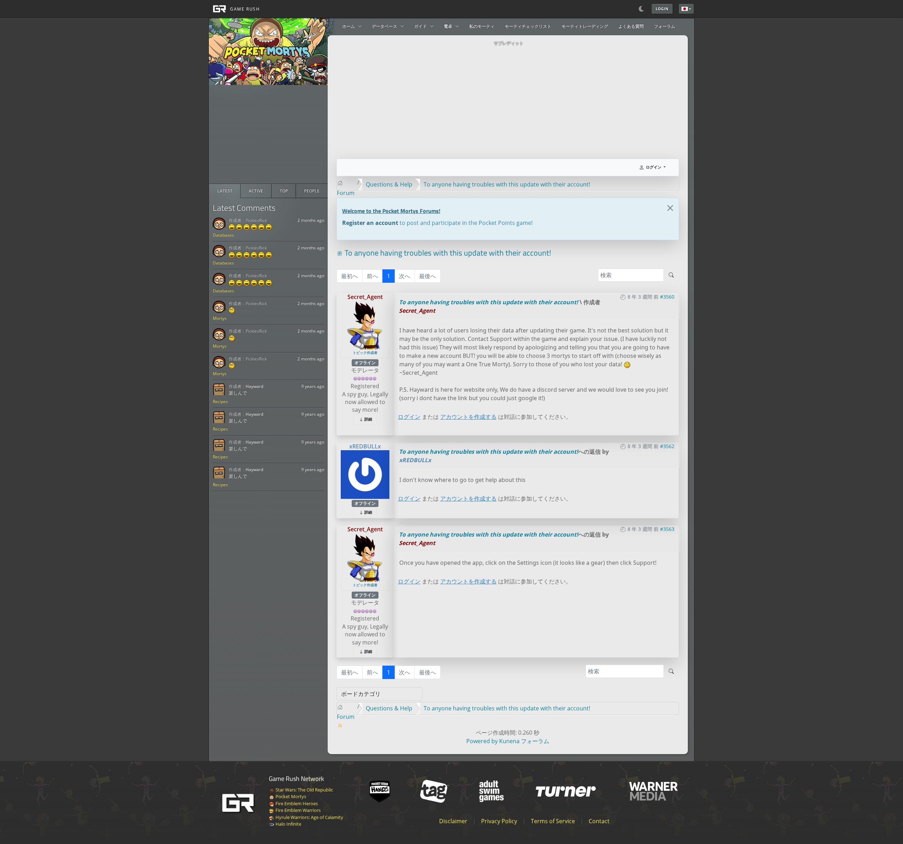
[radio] (225, 191)
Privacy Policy (499, 821)
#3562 (667, 446)
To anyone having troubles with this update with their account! (488, 302)
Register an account (370, 223)
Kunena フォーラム (524, 741)
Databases (223, 235)
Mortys (219, 318)
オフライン (365, 363)
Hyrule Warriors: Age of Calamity (308, 817)
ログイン (409, 417)
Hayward (254, 386)
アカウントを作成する (468, 417)
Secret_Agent (365, 297)
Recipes (220, 401)
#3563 (667, 529)
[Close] (670, 208)
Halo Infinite (287, 824)
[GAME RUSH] (234, 9)
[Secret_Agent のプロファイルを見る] (365, 325)
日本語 (686, 9)
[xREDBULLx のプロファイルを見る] (365, 474)
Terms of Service (553, 821)
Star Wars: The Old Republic (303, 790)
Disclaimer (453, 821)
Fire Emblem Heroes (296, 803)
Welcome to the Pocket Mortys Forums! (391, 211)
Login (662, 8)
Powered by (482, 741)
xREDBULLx (365, 446)
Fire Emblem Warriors (297, 810)
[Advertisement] (268, 134)
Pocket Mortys (290, 796)
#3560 (667, 296)
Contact (599, 821)
